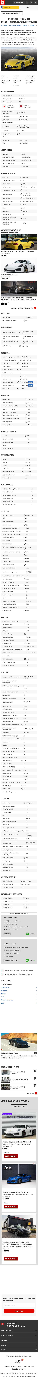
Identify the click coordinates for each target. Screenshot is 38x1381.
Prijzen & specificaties (15, 25)
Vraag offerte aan (10, 960)
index (2, 1003)
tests (2, 997)
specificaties (5, 987)
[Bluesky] (16, 1326)
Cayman (32, 25)
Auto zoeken (4, 25)
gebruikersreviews (7, 1000)
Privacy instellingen (28, 1366)
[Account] (27, 2)
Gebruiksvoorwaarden (19, 1369)
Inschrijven (19, 1311)
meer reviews (30, 1093)
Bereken (7, 934)
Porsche (25, 25)
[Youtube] (24, 1326)
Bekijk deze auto (10, 1156)
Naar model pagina (19, 1106)
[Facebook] (7, 1326)
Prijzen (30, 382)
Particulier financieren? (10, 106)
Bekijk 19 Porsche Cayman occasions (22, 308)
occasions (4, 991)
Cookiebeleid (8, 1366)
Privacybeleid (17, 1366)
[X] (13, 1326)
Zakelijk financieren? (27, 106)
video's (3, 994)
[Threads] (19, 1326)
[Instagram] (10, 1326)
